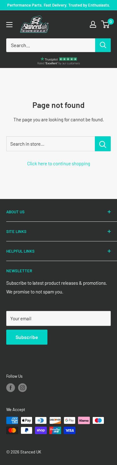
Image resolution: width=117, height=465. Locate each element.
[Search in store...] (103, 143)
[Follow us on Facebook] (10, 387)
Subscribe (27, 337)
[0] (106, 24)
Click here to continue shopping (58, 163)
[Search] (103, 45)
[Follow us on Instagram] (22, 387)
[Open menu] (9, 24)
